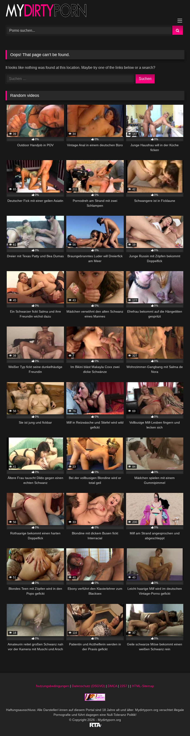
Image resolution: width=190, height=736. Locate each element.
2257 (123, 686)
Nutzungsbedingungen (52, 686)
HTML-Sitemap (143, 686)
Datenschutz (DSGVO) (88, 686)
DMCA (112, 686)
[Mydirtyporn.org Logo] (95, 11)
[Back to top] (176, 722)
